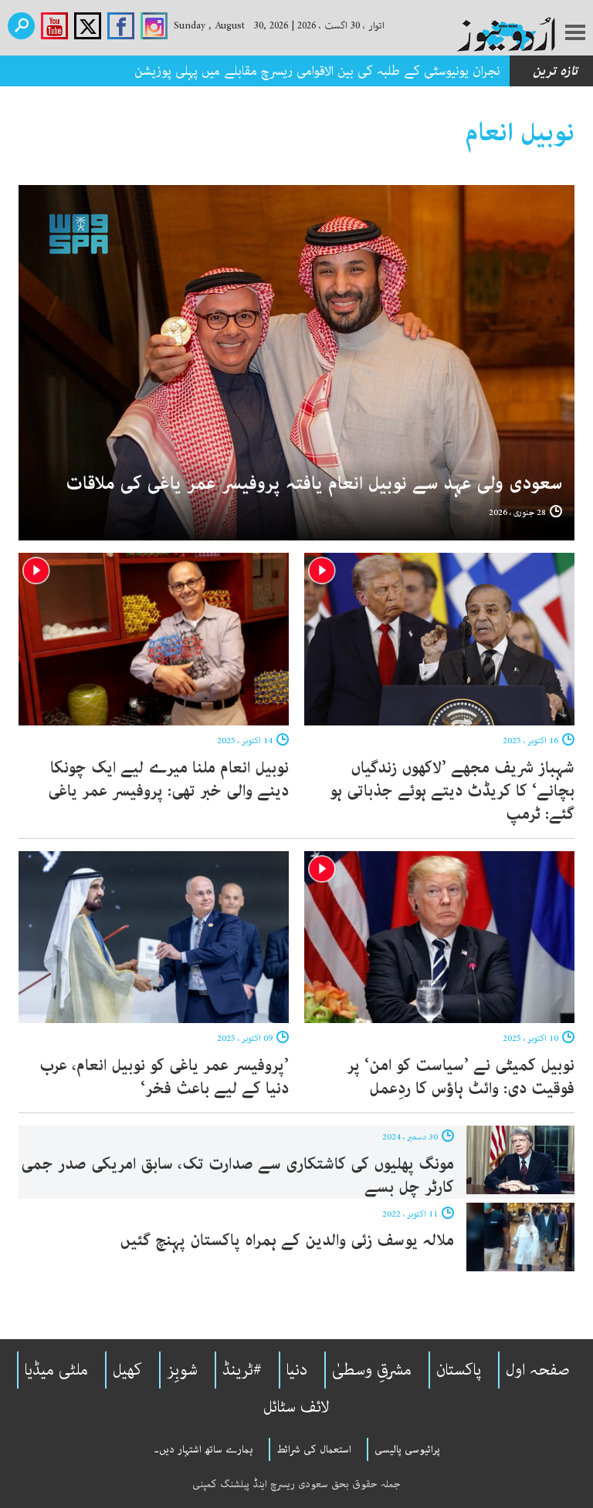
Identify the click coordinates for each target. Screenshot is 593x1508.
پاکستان (458, 1370)
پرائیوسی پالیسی (407, 1449)
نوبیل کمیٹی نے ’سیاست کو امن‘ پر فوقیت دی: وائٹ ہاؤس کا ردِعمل (460, 1077)
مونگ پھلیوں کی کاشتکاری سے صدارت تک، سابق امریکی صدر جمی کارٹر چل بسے (237, 1176)
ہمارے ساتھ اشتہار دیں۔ (203, 1449)
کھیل (127, 1370)
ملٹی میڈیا (56, 1370)
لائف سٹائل (296, 1407)
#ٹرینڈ (242, 1370)
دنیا (296, 1370)
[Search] (21, 25)
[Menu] (575, 34)
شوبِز (182, 1370)
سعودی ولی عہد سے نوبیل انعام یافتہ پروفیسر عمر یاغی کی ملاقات (314, 484)
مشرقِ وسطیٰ (372, 1370)
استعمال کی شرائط (313, 1449)
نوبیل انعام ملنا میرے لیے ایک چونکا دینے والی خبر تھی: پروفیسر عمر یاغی (168, 779)
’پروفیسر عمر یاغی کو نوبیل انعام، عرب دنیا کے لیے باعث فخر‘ (164, 1077)
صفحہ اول (538, 1370)
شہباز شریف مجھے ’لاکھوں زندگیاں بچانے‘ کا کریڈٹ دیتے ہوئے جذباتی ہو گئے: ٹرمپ (452, 791)
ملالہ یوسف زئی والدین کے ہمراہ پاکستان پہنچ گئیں (287, 1240)
